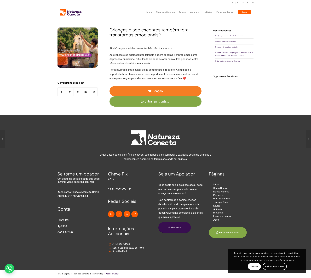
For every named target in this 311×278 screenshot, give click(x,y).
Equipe (216, 205)
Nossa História (221, 191)
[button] (9, 268)
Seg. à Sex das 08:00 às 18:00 (128, 247)
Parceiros (218, 195)
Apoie (216, 219)
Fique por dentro (222, 216)
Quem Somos (220, 188)
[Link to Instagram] (94, 92)
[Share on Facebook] (62, 92)
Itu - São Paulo (120, 251)
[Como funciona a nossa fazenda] (2, 139)
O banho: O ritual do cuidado (226, 47)
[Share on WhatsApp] (77, 92)
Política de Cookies (274, 266)
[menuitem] (233, 3)
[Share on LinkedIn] (86, 92)
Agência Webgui (113, 274)
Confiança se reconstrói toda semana (229, 35)
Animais (217, 209)
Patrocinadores (221, 198)
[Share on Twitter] (70, 92)
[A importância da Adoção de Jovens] (308, 139)
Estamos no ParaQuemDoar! (226, 41)
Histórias (218, 212)
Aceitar (254, 266)
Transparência (220, 202)
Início (216, 184)
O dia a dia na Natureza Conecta (227, 61)
